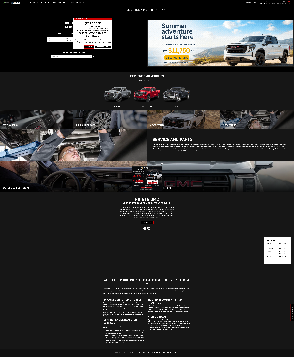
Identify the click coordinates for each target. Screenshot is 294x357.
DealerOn (135, 352)
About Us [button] (72, 2)
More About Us (147, 222)
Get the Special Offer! (103, 47)
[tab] (61, 33)
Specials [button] (65, 2)
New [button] (34, 2)
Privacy (143, 352)
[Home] (30, 2)
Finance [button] (60, 2)
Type (49, 38)
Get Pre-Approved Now (292, 312)
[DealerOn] (119, 352)
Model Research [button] (80, 2)
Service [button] (54, 2)
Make (67, 38)
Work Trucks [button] (40, 2)
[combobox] (73, 56)
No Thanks (89, 47)
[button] (214, 41)
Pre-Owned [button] (47, 2)
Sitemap (139, 352)
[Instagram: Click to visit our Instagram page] (148, 228)
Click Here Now (160, 9)
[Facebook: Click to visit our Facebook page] (145, 228)
